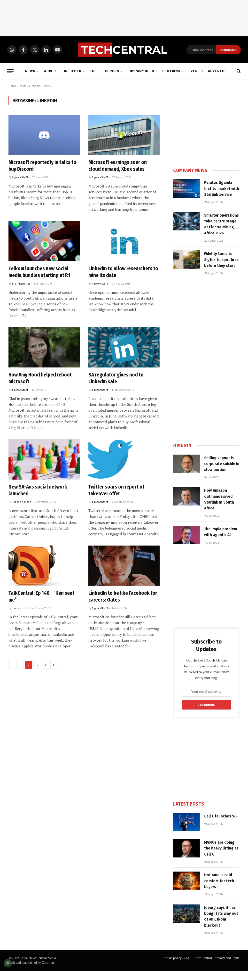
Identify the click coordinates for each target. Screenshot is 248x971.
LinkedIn (34, 85)
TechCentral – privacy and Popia (217, 958)
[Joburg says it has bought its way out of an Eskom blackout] (186, 913)
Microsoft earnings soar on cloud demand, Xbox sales (117, 165)
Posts (23, 85)
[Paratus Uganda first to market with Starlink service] (186, 188)
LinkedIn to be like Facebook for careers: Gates (122, 596)
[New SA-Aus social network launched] (44, 459)
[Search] (238, 71)
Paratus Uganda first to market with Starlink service (221, 188)
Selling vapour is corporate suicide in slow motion (221, 463)
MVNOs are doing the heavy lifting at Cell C (221, 848)
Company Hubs (140, 71)
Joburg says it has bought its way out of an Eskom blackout (221, 916)
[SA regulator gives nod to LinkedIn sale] (124, 347)
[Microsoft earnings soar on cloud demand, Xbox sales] (124, 135)
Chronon (48, 962)
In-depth (72, 71)
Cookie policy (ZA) (176, 958)
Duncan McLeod (21, 501)
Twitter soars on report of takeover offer (116, 490)
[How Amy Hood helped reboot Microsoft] (44, 347)
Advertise (218, 71)
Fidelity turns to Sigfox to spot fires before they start (221, 259)
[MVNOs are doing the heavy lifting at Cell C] (186, 848)
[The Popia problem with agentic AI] (186, 535)
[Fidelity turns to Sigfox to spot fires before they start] (186, 259)
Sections (171, 71)
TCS (93, 71)
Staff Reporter (21, 283)
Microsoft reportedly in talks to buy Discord (42, 165)
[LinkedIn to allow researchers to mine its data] (124, 241)
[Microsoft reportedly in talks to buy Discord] (44, 135)
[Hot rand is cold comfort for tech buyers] (186, 881)
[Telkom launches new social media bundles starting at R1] (44, 241)
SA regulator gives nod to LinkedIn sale (116, 378)
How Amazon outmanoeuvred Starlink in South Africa (219, 499)
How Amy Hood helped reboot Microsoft (40, 378)
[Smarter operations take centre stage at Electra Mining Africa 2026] (186, 221)
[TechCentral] (124, 49)
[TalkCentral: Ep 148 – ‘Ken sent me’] (44, 566)
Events (195, 71)
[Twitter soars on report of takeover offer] (124, 459)
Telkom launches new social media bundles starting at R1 (39, 272)
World (50, 71)
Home (12, 85)
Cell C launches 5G (220, 816)
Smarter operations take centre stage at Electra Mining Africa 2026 (221, 224)
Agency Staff (20, 177)
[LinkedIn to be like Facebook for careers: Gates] (124, 566)
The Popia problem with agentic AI (220, 531)
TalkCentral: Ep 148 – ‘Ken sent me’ (41, 596)
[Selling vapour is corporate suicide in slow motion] (186, 464)
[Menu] (10, 71)
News (30, 71)
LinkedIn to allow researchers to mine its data (123, 272)
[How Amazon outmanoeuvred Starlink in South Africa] (186, 496)
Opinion (112, 71)
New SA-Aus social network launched (37, 490)
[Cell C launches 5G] (186, 822)
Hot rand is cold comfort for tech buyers (219, 880)
